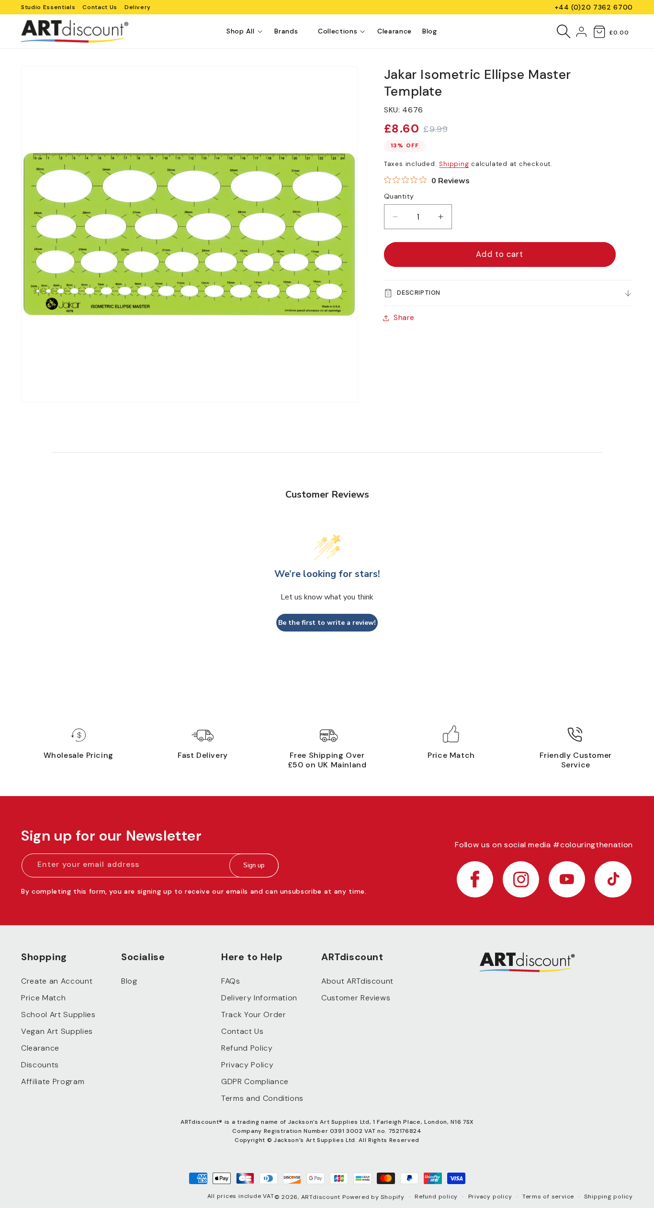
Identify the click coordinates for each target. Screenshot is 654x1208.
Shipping (454, 164)
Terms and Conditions (262, 1099)
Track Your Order (253, 1015)
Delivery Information (259, 998)
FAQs (230, 981)
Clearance (40, 1048)
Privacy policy (490, 1196)
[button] (240, 31)
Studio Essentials (48, 7)
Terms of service (548, 1196)
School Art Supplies (58, 1015)
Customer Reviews (356, 998)
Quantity (399, 196)
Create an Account (56, 981)
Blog (129, 981)
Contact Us (99, 7)
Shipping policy (608, 1196)
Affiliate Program (52, 1082)
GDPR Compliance (255, 1082)
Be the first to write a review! (327, 622)
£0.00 (619, 32)
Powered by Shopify (373, 1197)
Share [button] (404, 317)
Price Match (43, 998)
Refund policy (436, 1196)
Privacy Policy (247, 1065)
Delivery (137, 7)
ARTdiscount (321, 1197)
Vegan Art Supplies (57, 1032)
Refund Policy (247, 1048)
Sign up (253, 865)
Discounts (40, 1065)
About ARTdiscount (357, 981)
